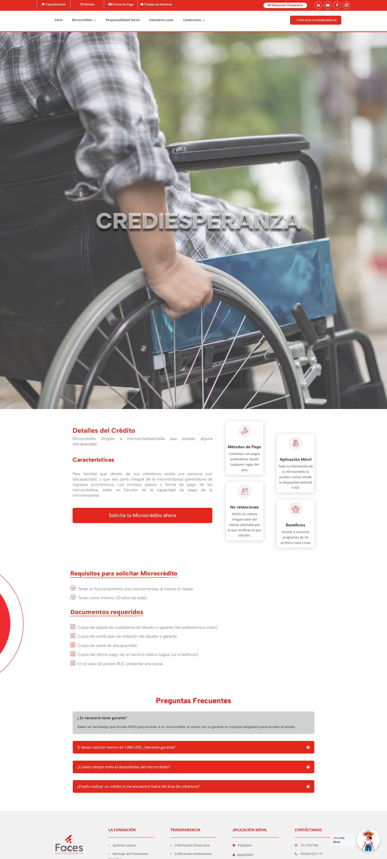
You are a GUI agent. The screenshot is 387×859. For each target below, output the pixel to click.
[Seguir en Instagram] (346, 5)
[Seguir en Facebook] (337, 5)
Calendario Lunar (161, 20)
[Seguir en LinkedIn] (318, 5)
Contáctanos (192, 20)
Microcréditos (82, 20)
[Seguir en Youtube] (327, 5)
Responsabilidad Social (123, 20)
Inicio (58, 20)
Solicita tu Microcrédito (318, 20)
